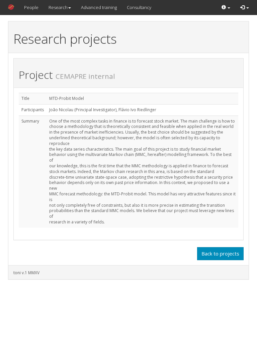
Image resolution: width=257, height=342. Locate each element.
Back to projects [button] (220, 253)
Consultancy (139, 7)
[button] (226, 7)
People (31, 7)
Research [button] (58, 7)
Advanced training (99, 7)
